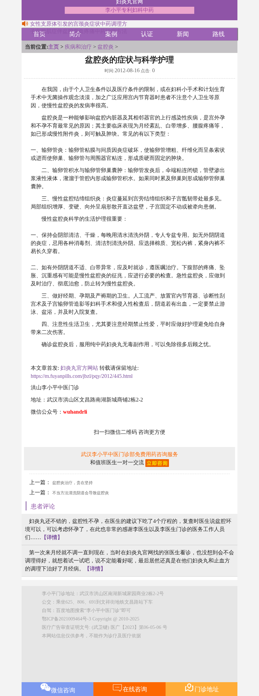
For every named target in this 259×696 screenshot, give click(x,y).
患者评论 (43, 506)
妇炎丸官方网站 (79, 368)
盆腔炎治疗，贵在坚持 (72, 482)
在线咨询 (129, 688)
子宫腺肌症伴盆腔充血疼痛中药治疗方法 (78, 31)
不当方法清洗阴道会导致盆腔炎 (80, 493)
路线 (218, 34)
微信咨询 (63, 690)
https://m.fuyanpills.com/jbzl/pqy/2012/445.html (82, 376)
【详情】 (52, 537)
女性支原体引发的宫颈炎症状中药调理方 (78, 24)
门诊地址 (201, 688)
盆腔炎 (105, 47)
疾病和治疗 (78, 47)
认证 (147, 34)
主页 (53, 47)
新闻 (183, 34)
